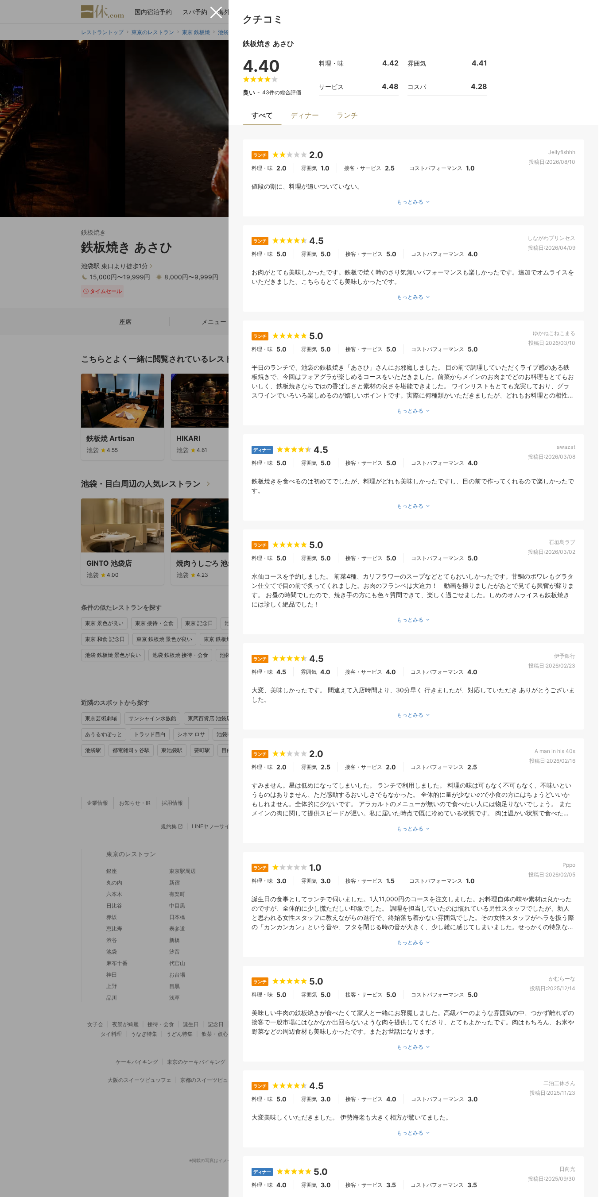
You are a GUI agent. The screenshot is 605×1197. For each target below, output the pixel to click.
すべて (262, 115)
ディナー (305, 115)
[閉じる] (216, 12)
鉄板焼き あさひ (268, 43)
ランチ (347, 115)
